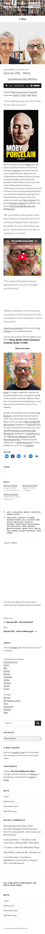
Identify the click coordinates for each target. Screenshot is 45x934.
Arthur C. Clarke (26, 518)
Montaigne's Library (12, 701)
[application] (22, 85)
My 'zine (7, 698)
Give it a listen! (29, 200)
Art (9, 512)
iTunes (12, 340)
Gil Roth (14, 648)
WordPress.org (10, 811)
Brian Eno (19, 522)
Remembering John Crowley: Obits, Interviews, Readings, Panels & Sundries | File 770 (21, 829)
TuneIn (23, 95)
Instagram (35, 340)
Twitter (26, 340)
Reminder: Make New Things (27, 847)
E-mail (6, 689)
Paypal (32, 777)
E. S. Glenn (8, 847)
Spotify (16, 95)
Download (33, 92)
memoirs (17, 171)
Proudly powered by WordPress (16, 928)
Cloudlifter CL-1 (33, 434)
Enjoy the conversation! (14, 328)
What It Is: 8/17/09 (30, 486)
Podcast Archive (10, 662)
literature (17, 512)
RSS (29, 95)
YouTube (7, 683)
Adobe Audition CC (25, 442)
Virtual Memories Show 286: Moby (22, 79)
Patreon (33, 774)
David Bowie (34, 524)
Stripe (6, 780)
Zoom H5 (31, 425)
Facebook (8, 343)
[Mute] (31, 85)
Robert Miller (9, 852)
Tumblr (16, 343)
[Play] (7, 85)
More (34, 95)
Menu (23, 19)
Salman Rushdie (27, 531)
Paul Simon (12, 531)
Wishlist (7, 710)
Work (6, 713)
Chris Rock (21, 524)
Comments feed (11, 806)
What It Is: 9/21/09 (11, 494)
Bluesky (7, 674)
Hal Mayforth (14, 526)
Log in (6, 797)
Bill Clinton (29, 520)
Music (27, 512)
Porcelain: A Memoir (18, 203)
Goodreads (8, 707)
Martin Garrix (14, 528)
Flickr (6, 704)
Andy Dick (12, 518)
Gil (27, 70)
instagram (29, 445)
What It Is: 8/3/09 (10, 486)
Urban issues (13, 514)
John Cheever (28, 526)
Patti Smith (34, 528)
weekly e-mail (19, 752)
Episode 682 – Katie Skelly (27, 843)
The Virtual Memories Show (18, 5)
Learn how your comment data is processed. (22, 605)
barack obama (14, 520)
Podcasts (36, 512)
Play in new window (19, 92)
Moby (28, 165)
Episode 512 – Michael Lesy (29, 852)
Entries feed (9, 801)
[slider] (36, 85)
